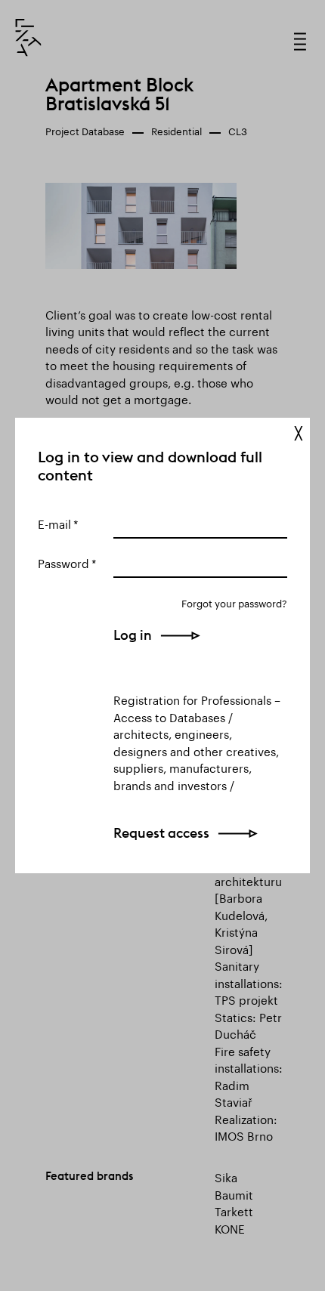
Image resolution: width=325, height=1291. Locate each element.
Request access (161, 833)
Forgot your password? (234, 602)
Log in (132, 635)
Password (63, 562)
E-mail (54, 523)
